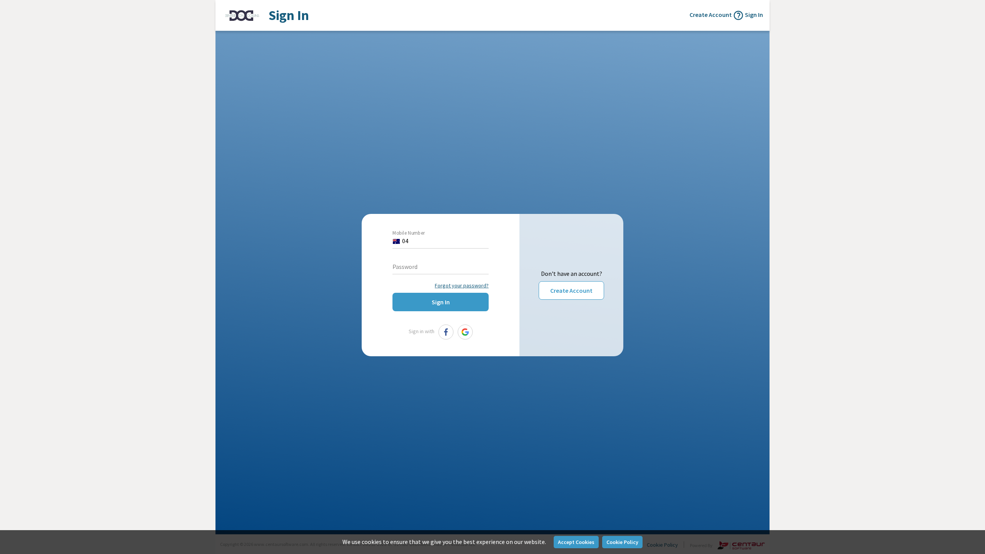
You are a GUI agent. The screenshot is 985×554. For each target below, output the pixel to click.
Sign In (754, 15)
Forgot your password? (462, 285)
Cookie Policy (622, 542)
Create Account (571, 290)
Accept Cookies (576, 542)
